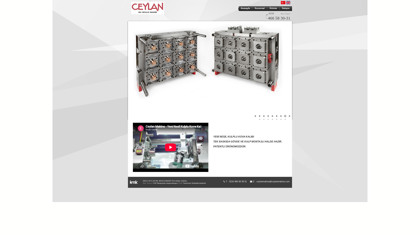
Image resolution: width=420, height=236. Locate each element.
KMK (181, 183)
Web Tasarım (148, 183)
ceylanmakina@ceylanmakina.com (273, 181)
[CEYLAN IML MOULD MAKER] (147, 7)
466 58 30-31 (279, 18)
